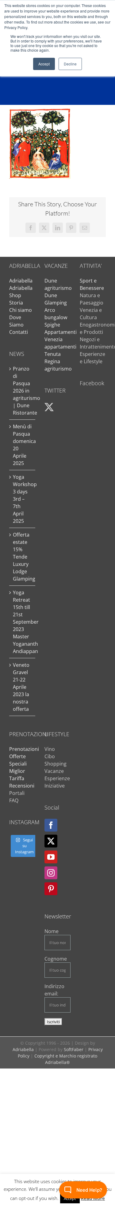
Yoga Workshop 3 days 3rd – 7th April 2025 (22, 499)
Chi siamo (20, 310)
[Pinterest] (50, 888)
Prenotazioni (24, 749)
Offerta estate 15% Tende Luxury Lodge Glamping (22, 556)
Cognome (55, 958)
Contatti (18, 332)
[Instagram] (50, 872)
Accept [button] (44, 63)
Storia (16, 302)
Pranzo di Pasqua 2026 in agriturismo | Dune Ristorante (22, 390)
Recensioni (21, 785)
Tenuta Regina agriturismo (58, 361)
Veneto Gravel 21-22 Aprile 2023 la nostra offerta (21, 687)
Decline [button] (70, 63)
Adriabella (21, 280)
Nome (51, 931)
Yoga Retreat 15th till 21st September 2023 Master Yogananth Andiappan (22, 622)
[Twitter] (50, 841)
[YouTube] (50, 857)
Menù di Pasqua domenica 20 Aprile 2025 (22, 445)
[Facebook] (50, 825)
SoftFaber (73, 1049)
